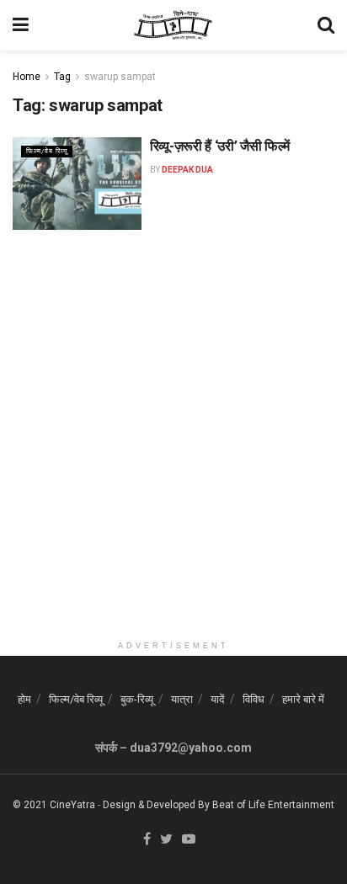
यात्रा (182, 699)
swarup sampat (120, 77)
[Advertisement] (173, 458)
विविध (253, 699)
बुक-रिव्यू (136, 699)
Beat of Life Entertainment (273, 805)
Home (26, 77)
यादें (218, 699)
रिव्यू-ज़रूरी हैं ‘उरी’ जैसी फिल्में (220, 146)
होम (24, 699)
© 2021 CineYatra (54, 805)
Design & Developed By (156, 805)
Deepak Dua (187, 169)
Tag (62, 77)
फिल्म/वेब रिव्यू (46, 151)
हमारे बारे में (303, 699)
